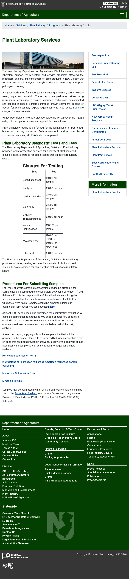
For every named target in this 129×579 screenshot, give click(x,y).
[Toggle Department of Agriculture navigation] (122, 15)
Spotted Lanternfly (102, 174)
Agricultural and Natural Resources (16, 476)
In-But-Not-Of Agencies (15, 497)
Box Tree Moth (100, 74)
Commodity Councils (57, 441)
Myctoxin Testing (12, 380)
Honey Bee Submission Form (19, 355)
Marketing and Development (18, 490)
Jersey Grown (100, 97)
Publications (94, 476)
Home (8, 25)
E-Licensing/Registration (101, 441)
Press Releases (96, 468)
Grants (49, 453)
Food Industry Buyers (99, 452)
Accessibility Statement (15, 543)
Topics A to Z (10, 448)
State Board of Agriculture (60, 434)
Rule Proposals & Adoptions (61, 480)
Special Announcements (101, 472)
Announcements (54, 469)
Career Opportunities (14, 451)
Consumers (94, 445)
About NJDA (9, 440)
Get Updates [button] (106, 6)
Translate (109, 3)
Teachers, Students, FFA (101, 456)
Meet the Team (11, 444)
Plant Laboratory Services (107, 147)
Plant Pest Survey (102, 154)
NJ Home (7, 520)
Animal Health (10, 482)
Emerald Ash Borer (102, 82)
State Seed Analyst (25, 393)
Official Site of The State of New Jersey (26, 4)
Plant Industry (37, 25)
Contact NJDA (10, 455)
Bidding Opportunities (57, 457)
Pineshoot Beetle (101, 139)
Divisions (20, 25)
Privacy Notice (10, 535)
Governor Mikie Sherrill (15, 513)
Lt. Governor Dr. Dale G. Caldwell (21, 517)
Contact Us (8, 532)
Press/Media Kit (96, 480)
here (52, 306)
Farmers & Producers (99, 449)
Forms (91, 437)
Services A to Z (11, 524)
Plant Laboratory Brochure (107, 192)
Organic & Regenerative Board (62, 437)
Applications (94, 434)
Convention (9, 459)
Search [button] (122, 6)
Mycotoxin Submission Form (19, 373)
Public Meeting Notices (58, 473)
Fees (76, 107)
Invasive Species (101, 89)
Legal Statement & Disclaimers (20, 539)
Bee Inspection (100, 55)
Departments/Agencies (15, 528)
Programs (55, 25)
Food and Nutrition (13, 486)
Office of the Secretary (15, 471)
